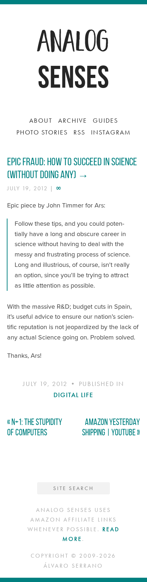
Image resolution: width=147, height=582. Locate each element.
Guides (105, 120)
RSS (79, 132)
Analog (73, 39)
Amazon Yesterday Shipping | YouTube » (111, 427)
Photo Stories (42, 132)
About (40, 120)
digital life (73, 395)
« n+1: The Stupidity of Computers (34, 427)
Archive (72, 120)
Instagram (111, 132)
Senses (73, 77)
